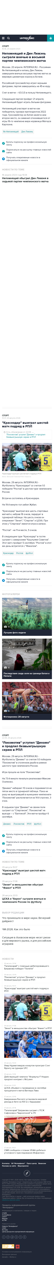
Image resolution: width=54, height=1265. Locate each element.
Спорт (5, 46)
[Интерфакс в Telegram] (8, 1237)
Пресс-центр (32, 1163)
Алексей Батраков (12, 350)
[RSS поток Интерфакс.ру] (20, 1237)
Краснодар (8, 553)
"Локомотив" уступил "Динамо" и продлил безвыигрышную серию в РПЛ (25, 435)
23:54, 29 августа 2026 (11, 199)
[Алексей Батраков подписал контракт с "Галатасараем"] (15, 263)
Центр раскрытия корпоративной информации (18, 1232)
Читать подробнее (23, 273)
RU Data (5, 1230)
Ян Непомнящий (11, 131)
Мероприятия (23, 1166)
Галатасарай (29, 350)
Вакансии (42, 1163)
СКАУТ (4, 1217)
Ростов (19, 553)
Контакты (6, 1163)
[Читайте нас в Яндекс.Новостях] (4, 1237)
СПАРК (4, 1213)
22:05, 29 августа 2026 (11, 738)
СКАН (4, 1228)
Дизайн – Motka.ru (9, 1257)
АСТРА (4, 1220)
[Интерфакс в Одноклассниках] (24, 1237)
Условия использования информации (17, 1252)
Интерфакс (27, 38)
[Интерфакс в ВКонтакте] (16, 1237)
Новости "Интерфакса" (10, 1226)
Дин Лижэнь (27, 131)
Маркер (4, 1218)
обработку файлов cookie (11, 1200)
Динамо (7, 824)
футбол (41, 350)
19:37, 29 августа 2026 (11, 418)
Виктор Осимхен (24, 345)
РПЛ (29, 824)
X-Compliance (6, 1215)
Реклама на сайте (9, 1166)
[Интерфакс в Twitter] (12, 1237)
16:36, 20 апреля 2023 (11, 49)
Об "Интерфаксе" (18, 1163)
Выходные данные (9, 1254)
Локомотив (8, 345)
